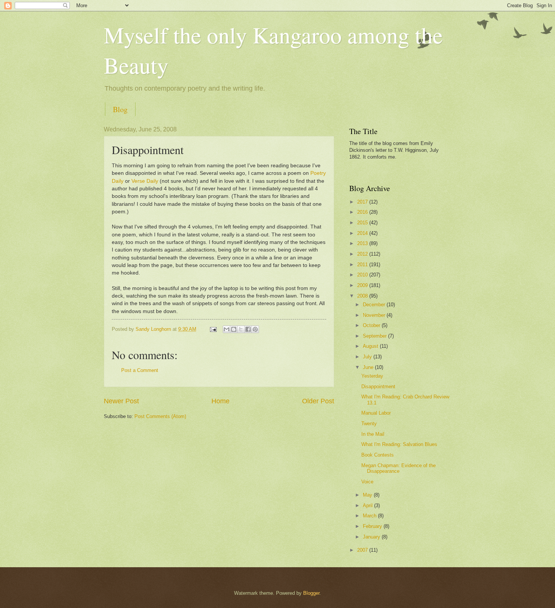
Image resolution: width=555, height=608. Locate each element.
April (368, 505)
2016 (363, 212)
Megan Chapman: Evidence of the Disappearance (398, 468)
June (369, 367)
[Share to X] (241, 329)
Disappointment (378, 386)
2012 (363, 254)
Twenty (369, 423)
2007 (363, 550)
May (368, 495)
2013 (363, 243)
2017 (363, 202)
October (372, 325)
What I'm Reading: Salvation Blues (399, 444)
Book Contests (377, 455)
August (371, 346)
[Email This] (226, 329)
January (372, 537)
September (375, 336)
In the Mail (372, 434)
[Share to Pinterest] (255, 329)
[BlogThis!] (233, 329)
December (375, 304)
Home (220, 401)
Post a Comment (139, 370)
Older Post (318, 401)
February (373, 526)
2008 (363, 296)
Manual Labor (376, 413)
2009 (363, 285)
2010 (363, 275)
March (370, 515)
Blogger (311, 593)
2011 (363, 264)
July (368, 357)
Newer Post (121, 401)
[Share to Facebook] (248, 329)
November (375, 315)
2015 (363, 222)
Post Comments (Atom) (160, 416)
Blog (120, 109)
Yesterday (372, 376)
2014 (363, 233)
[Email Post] (213, 329)
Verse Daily (144, 181)
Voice (367, 482)
